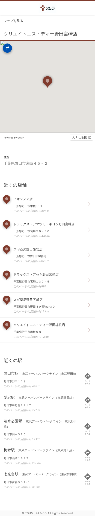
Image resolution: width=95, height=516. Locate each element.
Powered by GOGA (14, 137)
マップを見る (13, 21)
